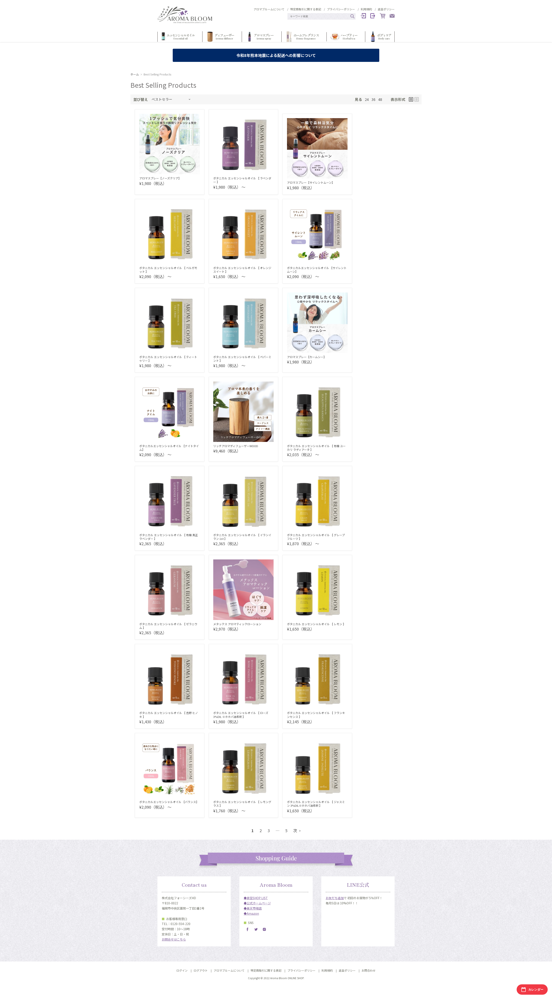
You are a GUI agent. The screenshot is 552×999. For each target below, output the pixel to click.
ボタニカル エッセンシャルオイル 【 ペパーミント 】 (242, 359)
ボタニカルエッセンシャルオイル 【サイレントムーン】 (317, 270)
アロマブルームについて (269, 9)
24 (367, 99)
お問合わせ (369, 970)
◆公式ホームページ (257, 903)
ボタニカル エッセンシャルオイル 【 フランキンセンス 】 (316, 715)
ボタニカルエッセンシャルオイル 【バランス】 (169, 802)
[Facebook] (247, 929)
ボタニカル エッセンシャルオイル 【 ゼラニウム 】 (168, 626)
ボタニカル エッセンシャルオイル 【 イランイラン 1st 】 (242, 537)
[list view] (416, 99)
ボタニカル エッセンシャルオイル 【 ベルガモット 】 (168, 270)
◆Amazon (251, 913)
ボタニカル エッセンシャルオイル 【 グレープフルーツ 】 (316, 537)
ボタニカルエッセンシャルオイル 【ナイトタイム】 (169, 448)
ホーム (134, 74)
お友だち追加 (335, 898)
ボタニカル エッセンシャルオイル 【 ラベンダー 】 (242, 180)
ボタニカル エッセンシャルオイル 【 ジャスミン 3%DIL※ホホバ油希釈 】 (316, 804)
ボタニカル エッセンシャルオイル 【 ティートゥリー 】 (168, 359)
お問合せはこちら (174, 939)
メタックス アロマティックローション (237, 624)
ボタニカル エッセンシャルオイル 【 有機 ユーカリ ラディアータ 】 (316, 448)
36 (373, 99)
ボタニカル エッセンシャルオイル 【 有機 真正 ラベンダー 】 (168, 537)
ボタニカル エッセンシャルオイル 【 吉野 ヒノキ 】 (168, 715)
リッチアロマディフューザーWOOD (235, 446)
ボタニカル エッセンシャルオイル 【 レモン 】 (316, 624)
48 (380, 99)
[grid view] (411, 99)
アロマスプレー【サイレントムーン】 (310, 182)
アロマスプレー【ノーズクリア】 (160, 178)
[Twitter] (256, 929)
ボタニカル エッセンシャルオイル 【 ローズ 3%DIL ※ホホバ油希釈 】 (240, 715)
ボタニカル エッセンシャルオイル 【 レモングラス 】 (242, 804)
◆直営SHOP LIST (256, 898)
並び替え (140, 99)
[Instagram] (264, 929)
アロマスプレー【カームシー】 (306, 357)
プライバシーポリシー (341, 9)
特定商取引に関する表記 (305, 9)
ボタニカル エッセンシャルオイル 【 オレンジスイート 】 (242, 270)
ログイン (182, 970)
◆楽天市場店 (253, 908)
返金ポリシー (386, 9)
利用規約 (366, 9)
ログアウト (201, 970)
